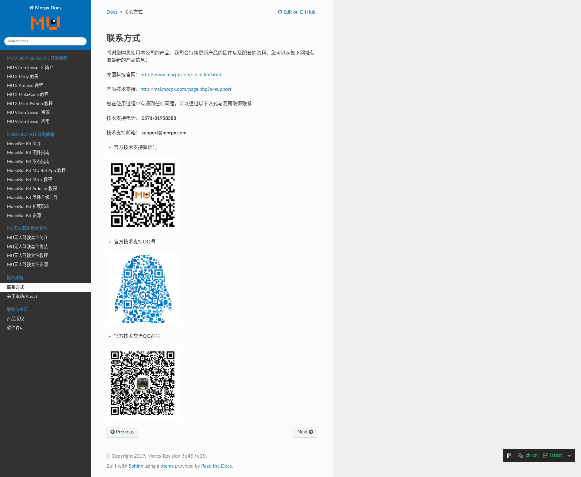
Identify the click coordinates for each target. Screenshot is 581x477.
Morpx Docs (47, 7)
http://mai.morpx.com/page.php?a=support (185, 89)
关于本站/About (22, 296)
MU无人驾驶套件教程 (27, 255)
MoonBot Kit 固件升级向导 (32, 197)
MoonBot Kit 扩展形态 (28, 206)
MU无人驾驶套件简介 (27, 237)
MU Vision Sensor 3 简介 (30, 67)
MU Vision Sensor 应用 (28, 121)
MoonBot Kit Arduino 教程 (32, 188)
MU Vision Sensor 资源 (28, 112)
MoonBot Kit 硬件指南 (28, 152)
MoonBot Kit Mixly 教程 (29, 179)
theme (167, 466)
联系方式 (15, 287)
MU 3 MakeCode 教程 (27, 94)
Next (303, 431)
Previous (124, 431)
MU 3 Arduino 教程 (25, 85)
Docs (112, 12)
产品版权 (15, 319)
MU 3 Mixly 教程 (22, 76)
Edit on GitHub (299, 12)
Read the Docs (216, 466)
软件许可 (15, 328)
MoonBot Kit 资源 (24, 215)
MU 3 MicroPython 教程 (30, 103)
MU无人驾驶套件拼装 (27, 247)
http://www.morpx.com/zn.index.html (180, 74)
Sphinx (136, 466)
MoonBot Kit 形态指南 (28, 162)
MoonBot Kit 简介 (24, 144)
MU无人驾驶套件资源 (27, 264)
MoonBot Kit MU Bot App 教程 (36, 170)
